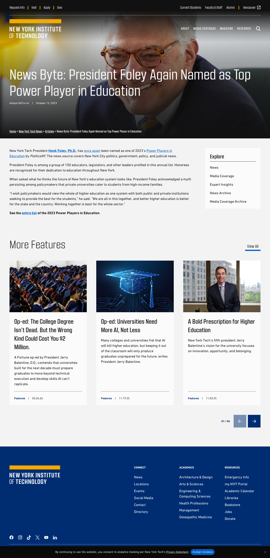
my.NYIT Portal (236, 484)
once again (92, 150)
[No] (265, 552)
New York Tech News (30, 131)
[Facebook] (11, 537)
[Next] (254, 421)
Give (59, 7)
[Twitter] (38, 537)
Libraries (231, 498)
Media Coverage (204, 28)
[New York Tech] (35, 28)
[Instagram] (20, 537)
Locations (141, 484)
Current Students (190, 7)
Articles (49, 131)
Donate (230, 518)
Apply (46, 7)
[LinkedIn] (55, 537)
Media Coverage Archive (228, 201)
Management (189, 510)
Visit (34, 7)
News (214, 167)
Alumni (230, 7)
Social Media (143, 498)
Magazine (226, 28)
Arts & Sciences (191, 484)
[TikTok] (29, 537)
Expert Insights (221, 184)
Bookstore (232, 505)
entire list (29, 213)
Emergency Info (237, 477)
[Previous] (240, 421)
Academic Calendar (239, 491)
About (185, 28)
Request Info (17, 7)
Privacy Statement (177, 551)
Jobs (228, 512)
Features (19, 398)
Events (139, 491)
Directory (141, 512)
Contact (140, 505)
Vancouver (249, 7)
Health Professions (193, 503)
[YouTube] (46, 537)
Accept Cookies (203, 551)
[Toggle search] (258, 28)
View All (253, 246)
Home (12, 131)
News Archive (220, 193)
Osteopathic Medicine (195, 517)
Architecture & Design (196, 477)
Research (244, 28)
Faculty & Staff (213, 7)
